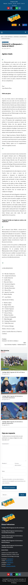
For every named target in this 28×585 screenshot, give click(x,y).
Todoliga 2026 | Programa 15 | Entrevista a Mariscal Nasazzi (12, 541)
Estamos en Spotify (10, 566)
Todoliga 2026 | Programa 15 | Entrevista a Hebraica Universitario (12, 422)
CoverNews (21, 580)
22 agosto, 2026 (5, 374)
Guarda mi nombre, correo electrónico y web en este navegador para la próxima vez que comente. (13, 480)
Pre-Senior (14, 5)
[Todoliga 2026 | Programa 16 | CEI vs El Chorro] (14, 361)
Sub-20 (14, 3)
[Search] (25, 32)
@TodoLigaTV (9, 560)
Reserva (10, 3)
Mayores (5, 3)
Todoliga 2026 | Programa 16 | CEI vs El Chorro (13, 372)
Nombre (4, 463)
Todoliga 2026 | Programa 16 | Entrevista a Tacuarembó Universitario (12, 397)
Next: (15, 343)
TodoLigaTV (10, 558)
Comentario (5, 443)
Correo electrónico (18, 464)
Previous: (10, 340)
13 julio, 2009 (5, 48)
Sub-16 (22, 3)
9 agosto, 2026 (5, 425)
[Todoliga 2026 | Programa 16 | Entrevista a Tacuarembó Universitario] (14, 385)
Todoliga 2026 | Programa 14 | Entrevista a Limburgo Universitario (12, 546)
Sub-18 (18, 3)
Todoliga (8, 564)
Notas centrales (5, 42)
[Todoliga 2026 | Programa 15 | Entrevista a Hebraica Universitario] (14, 411)
